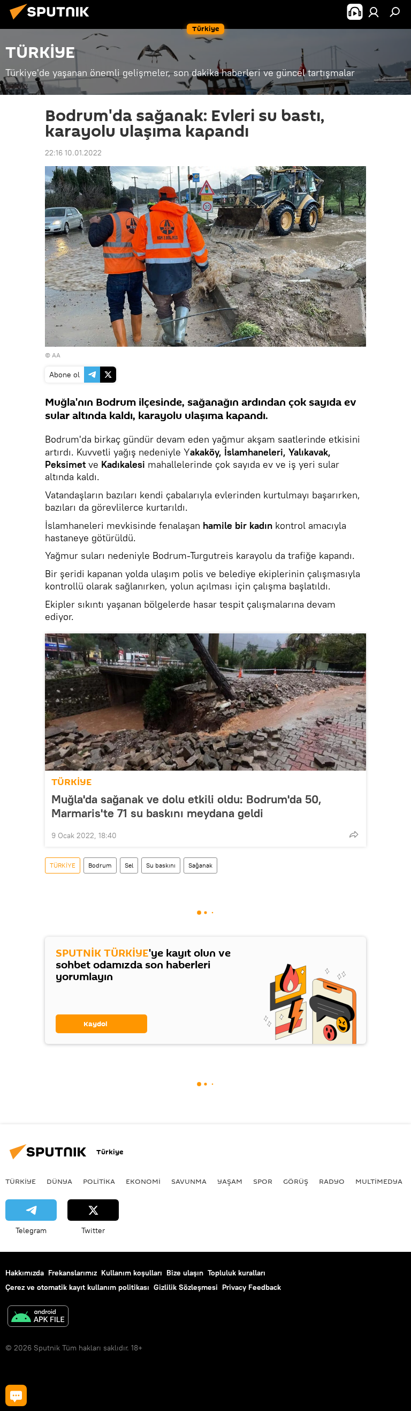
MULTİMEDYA (378, 1181)
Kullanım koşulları (131, 1273)
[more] (353, 834)
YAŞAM (229, 1181)
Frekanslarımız (72, 1273)
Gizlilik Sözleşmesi (186, 1287)
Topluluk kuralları (236, 1273)
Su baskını (161, 865)
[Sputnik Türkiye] (52, 21)
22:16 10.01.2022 (73, 153)
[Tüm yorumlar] (16, 1395)
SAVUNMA (189, 1181)
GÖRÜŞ (295, 1181)
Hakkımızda (24, 1273)
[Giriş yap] (373, 12)
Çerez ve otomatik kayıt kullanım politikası (77, 1287)
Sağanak (200, 865)
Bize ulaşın (184, 1273)
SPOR (262, 1181)
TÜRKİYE (71, 782)
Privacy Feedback (251, 1287)
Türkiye (20, 1181)
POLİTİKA (99, 1181)
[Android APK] (38, 1317)
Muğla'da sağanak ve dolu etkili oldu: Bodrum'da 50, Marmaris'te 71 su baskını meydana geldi (186, 806)
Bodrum (100, 865)
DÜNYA (59, 1181)
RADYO (332, 1181)
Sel (129, 865)
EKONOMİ (143, 1181)
